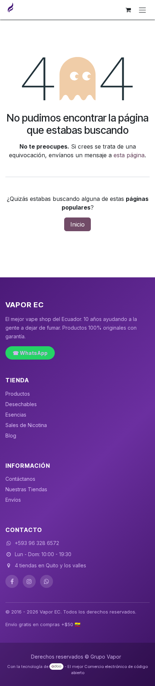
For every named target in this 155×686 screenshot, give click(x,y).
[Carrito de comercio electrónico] (128, 10)
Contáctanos (20, 479)
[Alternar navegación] (142, 9)
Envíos (13, 500)
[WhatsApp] (46, 581)
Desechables (21, 404)
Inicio (77, 224)
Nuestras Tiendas (26, 489)
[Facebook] (11, 581)
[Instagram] (29, 581)
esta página (129, 155)
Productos (17, 394)
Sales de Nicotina (26, 425)
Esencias (15, 415)
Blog (10, 435)
